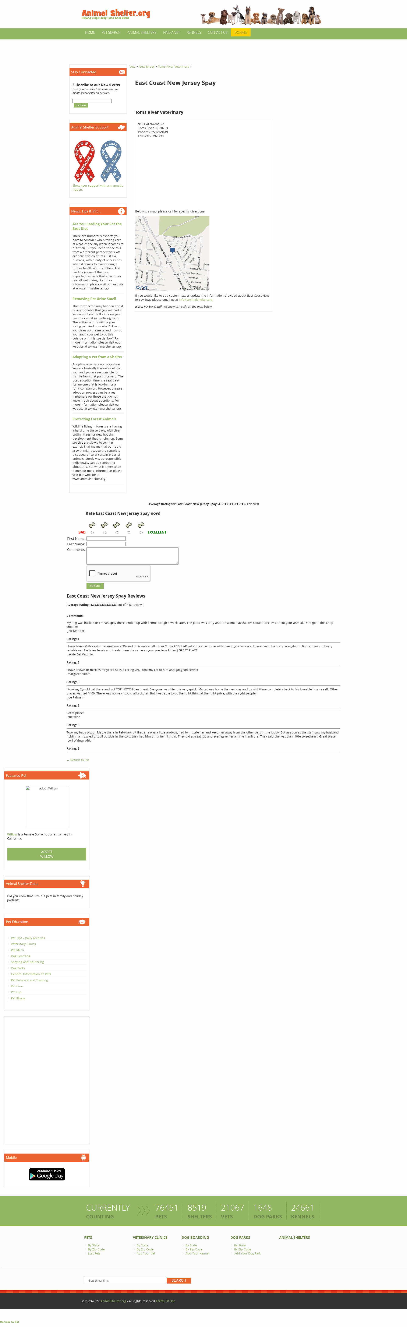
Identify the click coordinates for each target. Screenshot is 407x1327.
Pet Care (17, 986)
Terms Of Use (165, 1301)
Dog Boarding (20, 956)
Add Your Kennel (197, 1253)
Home (90, 32)
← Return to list (78, 760)
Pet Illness (18, 998)
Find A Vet (171, 32)
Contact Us (218, 32)
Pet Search (111, 32)
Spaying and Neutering (27, 962)
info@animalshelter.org (195, 300)
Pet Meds (17, 950)
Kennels (194, 32)
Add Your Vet (146, 1253)
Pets (88, 1237)
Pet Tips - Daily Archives (28, 938)
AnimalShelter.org (113, 1301)
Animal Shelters (142, 32)
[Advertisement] (203, 49)
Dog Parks (18, 968)
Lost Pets (94, 1253)
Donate (240, 32)
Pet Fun (16, 992)
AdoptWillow (46, 854)
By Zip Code (96, 1249)
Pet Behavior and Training (29, 980)
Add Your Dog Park (247, 1253)
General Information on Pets (31, 974)
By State (93, 1245)
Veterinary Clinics (23, 944)
